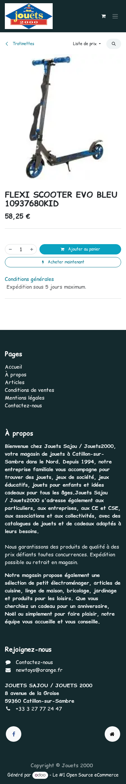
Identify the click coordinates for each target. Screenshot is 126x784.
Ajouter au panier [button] (83, 249)
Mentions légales (25, 397)
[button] (87, 44)
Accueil (13, 366)
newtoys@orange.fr (39, 669)
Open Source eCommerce (92, 775)
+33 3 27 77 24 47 (39, 708)
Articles (15, 382)
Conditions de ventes (29, 389)
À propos (15, 374)
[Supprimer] (10, 249)
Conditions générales (29, 279)
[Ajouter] (32, 249)
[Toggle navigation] (115, 16)
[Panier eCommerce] (103, 16)
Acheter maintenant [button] (65, 262)
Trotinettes (22, 43)
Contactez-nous (23, 405)
